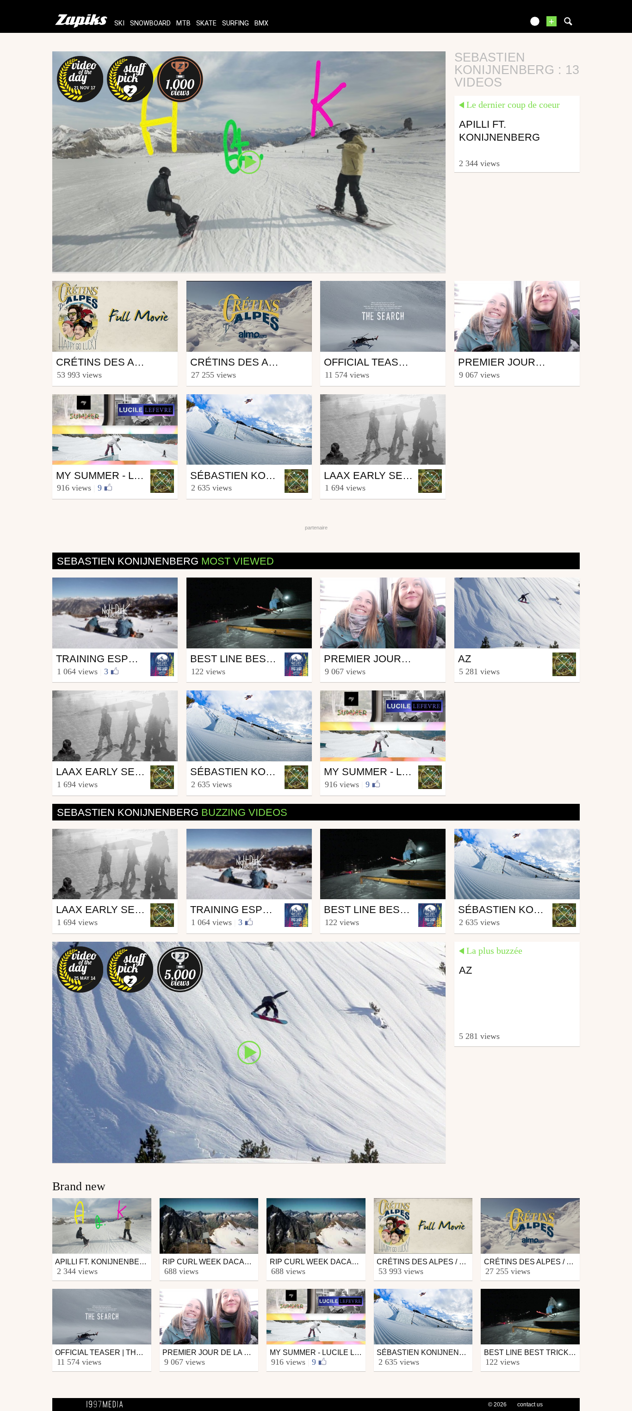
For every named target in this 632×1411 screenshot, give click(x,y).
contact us (530, 1404)
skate (206, 23)
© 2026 (497, 1404)
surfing (235, 23)
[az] (249, 1052)
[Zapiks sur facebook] (497, 24)
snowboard (150, 23)
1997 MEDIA (107, 1404)
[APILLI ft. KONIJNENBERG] (249, 161)
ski (119, 23)
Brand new (78, 1186)
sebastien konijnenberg (165, 561)
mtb (183, 23)
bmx (261, 23)
